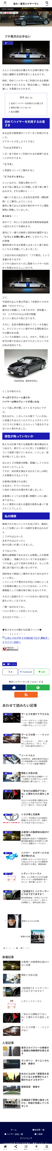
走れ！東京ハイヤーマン (26, 3)
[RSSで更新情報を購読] (26, 695)
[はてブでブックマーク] (43, 886)
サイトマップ (26, 1138)
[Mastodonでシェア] (20, 878)
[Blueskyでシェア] (31, 878)
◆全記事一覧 (38, 1129)
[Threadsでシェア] (20, 886)
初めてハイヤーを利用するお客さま (27, 103)
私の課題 (15, 111)
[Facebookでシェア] (8, 886)
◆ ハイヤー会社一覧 (13, 1134)
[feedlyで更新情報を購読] (38, 687)
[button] (46, 673)
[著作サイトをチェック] (14, 687)
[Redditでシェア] (31, 886)
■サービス (11, 664)
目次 (22, 97)
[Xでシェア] (8, 878)
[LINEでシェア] (8, 894)
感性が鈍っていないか (21, 107)
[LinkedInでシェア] (31, 894)
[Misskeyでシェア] (43, 878)
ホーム (14, 1129)
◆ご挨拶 (38, 1134)
